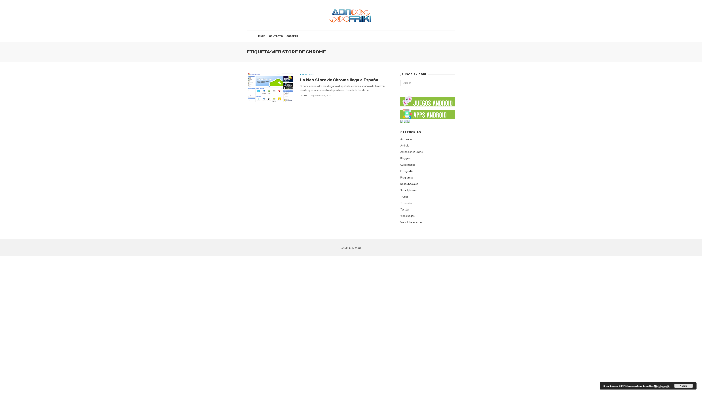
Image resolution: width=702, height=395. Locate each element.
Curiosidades (407, 164)
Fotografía (406, 171)
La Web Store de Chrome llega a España (339, 80)
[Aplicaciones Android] (427, 113)
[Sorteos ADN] (408, 121)
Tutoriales (406, 203)
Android (404, 145)
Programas (406, 177)
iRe (305, 95)
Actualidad (307, 75)
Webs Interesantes (411, 222)
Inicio (261, 36)
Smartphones (408, 190)
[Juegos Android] (427, 99)
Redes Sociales (409, 184)
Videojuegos (407, 216)
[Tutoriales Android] (405, 121)
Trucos (404, 196)
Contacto (276, 36)
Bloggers (405, 158)
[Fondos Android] (401, 121)
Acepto (683, 386)
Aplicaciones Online (411, 152)
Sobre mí (292, 36)
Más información (662, 386)
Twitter (404, 209)
